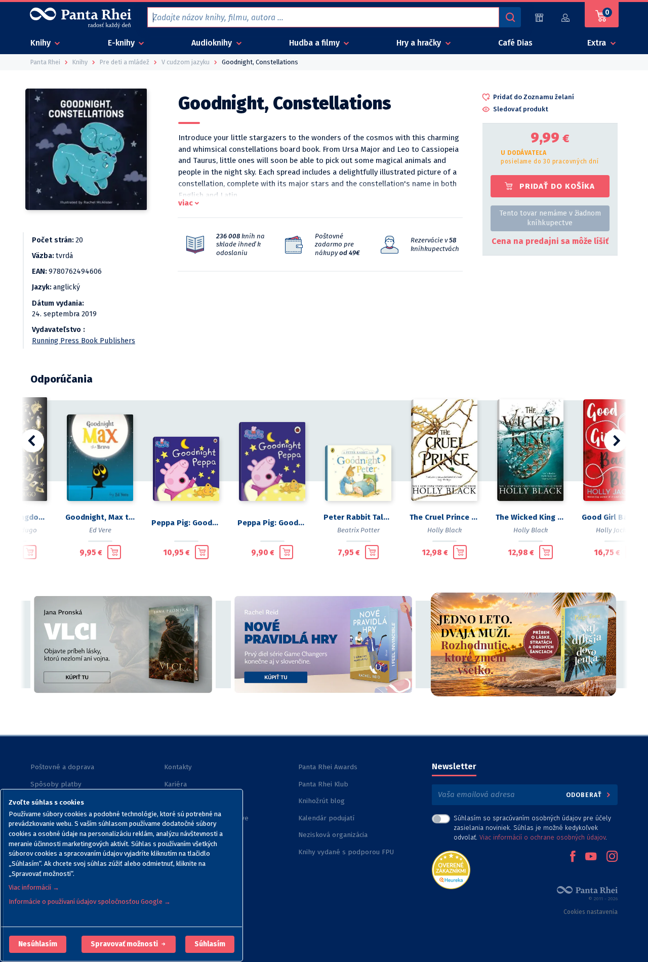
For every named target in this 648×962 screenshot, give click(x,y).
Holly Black (444, 530)
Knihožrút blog (321, 801)
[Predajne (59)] (539, 17)
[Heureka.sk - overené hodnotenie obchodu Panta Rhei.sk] (451, 869)
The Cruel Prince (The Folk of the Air (444, 517)
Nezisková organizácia (333, 834)
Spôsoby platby (56, 784)
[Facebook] (572, 857)
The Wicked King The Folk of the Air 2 (530, 517)
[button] (37, 944)
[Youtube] (590, 857)
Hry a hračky (419, 43)
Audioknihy (212, 43)
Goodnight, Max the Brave (100, 517)
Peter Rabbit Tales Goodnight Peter (358, 517)
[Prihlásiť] (566, 17)
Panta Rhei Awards (327, 767)
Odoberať (585, 795)
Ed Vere (100, 530)
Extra (597, 43)
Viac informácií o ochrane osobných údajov (542, 837)
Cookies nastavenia (590, 911)
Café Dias (515, 43)
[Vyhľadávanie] (509, 17)
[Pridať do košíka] (29, 552)
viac (185, 202)
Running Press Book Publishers (83, 341)
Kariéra (175, 784)
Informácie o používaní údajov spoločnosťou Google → (90, 901)
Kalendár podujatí (326, 818)
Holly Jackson (616, 530)
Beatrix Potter (358, 530)
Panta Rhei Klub (323, 784)
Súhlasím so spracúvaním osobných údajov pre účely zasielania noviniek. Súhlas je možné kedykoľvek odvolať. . (532, 827)
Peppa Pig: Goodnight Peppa (186, 522)
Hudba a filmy (315, 43)
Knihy (41, 43)
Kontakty (178, 767)
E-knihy (122, 43)
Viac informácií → (34, 887)
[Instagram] (612, 857)
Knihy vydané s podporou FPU (346, 852)
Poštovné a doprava (62, 767)
